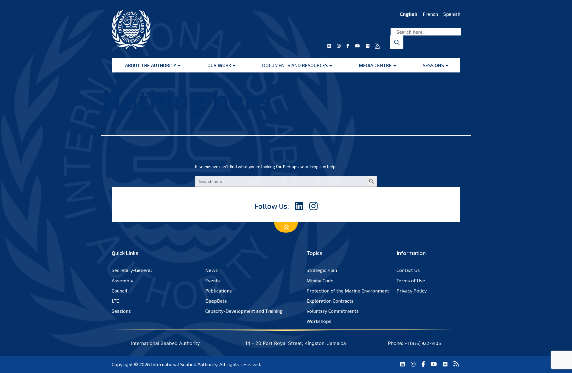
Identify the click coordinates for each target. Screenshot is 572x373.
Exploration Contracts (330, 301)
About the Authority (150, 65)
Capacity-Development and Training (243, 311)
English (408, 14)
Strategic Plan (322, 270)
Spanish (451, 14)
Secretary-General (132, 270)
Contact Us (408, 270)
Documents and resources (295, 65)
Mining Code (320, 280)
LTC (115, 301)
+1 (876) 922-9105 (423, 343)
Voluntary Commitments (333, 311)
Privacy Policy (412, 290)
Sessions (433, 65)
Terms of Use (411, 280)
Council (119, 290)
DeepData (216, 301)
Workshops (319, 321)
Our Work (219, 65)
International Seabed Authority (184, 364)
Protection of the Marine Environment (348, 290)
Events (212, 280)
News (211, 270)
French (430, 14)
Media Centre (375, 65)
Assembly (122, 280)
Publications (218, 290)
